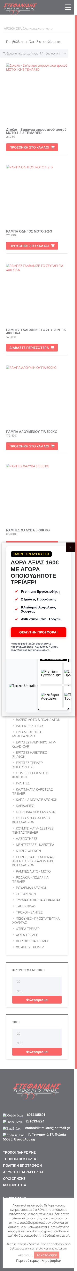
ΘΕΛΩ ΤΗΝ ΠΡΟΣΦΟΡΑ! (38, 632)
